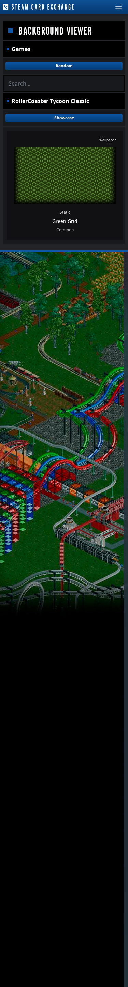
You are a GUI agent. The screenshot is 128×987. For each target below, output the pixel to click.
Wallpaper (107, 140)
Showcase (64, 118)
